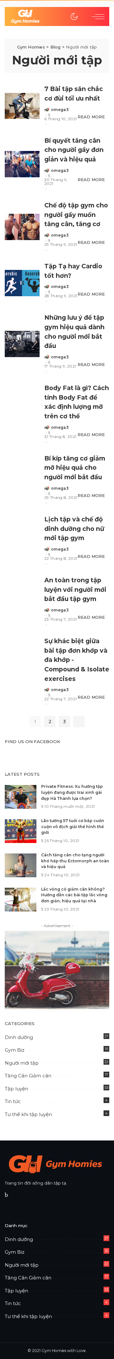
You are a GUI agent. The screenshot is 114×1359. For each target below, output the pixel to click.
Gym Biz (14, 1050)
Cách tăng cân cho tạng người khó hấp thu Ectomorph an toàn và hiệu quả (75, 861)
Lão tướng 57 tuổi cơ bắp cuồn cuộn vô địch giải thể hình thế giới (72, 826)
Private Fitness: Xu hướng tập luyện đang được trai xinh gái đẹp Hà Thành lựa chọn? (72, 792)
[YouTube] (15, 1194)
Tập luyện (16, 1089)
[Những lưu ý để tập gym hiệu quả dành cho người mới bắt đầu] (22, 344)
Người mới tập (22, 1063)
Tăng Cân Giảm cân (28, 1076)
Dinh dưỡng (19, 1037)
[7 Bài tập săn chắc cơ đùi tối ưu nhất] (22, 106)
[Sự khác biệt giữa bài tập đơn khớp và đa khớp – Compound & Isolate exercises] (22, 672)
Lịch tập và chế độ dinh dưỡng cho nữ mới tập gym (74, 528)
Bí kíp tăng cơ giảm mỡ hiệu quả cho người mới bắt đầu (74, 467)
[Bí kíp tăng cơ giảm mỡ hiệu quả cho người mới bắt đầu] (22, 480)
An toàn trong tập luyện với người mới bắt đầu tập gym (75, 589)
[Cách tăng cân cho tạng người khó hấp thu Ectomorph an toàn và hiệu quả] (20, 865)
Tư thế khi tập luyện (28, 1114)
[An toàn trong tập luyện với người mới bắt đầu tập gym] (22, 602)
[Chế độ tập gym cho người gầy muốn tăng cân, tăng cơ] (22, 227)
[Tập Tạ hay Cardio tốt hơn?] (22, 283)
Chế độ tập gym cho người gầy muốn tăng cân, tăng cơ (76, 214)
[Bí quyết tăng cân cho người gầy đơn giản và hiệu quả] (22, 164)
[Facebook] (6, 1194)
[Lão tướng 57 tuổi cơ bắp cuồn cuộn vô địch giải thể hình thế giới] (20, 831)
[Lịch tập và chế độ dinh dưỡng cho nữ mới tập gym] (22, 541)
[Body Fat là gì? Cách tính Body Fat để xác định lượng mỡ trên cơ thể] (22, 414)
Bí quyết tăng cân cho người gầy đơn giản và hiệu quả (74, 150)
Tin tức (13, 1101)
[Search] (83, 16)
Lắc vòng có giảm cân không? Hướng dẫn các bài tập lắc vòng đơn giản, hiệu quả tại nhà (74, 895)
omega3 (60, 110)
